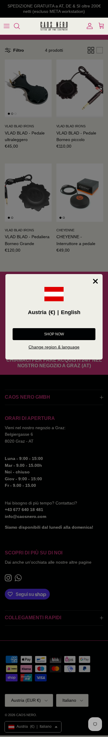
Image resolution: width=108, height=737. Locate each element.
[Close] (95, 281)
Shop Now (54, 334)
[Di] (19, 26)
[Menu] (6, 26)
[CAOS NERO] (54, 26)
